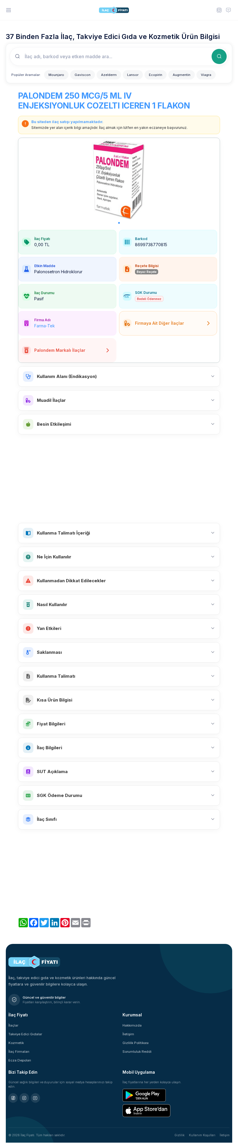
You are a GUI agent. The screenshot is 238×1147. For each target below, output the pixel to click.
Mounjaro (56, 75)
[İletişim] (228, 10)
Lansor (132, 75)
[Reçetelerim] (218, 10)
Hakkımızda (132, 1025)
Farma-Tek (44, 325)
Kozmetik (16, 1043)
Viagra (206, 75)
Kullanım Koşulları (202, 1135)
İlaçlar (13, 1025)
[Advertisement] (119, 478)
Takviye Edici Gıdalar (25, 1034)
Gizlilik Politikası (135, 1043)
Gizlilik (179, 1135)
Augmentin (181, 75)
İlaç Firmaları (18, 1052)
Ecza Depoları (19, 1060)
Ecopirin (155, 75)
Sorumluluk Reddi (137, 1052)
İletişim (128, 1034)
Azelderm (109, 75)
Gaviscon (83, 75)
